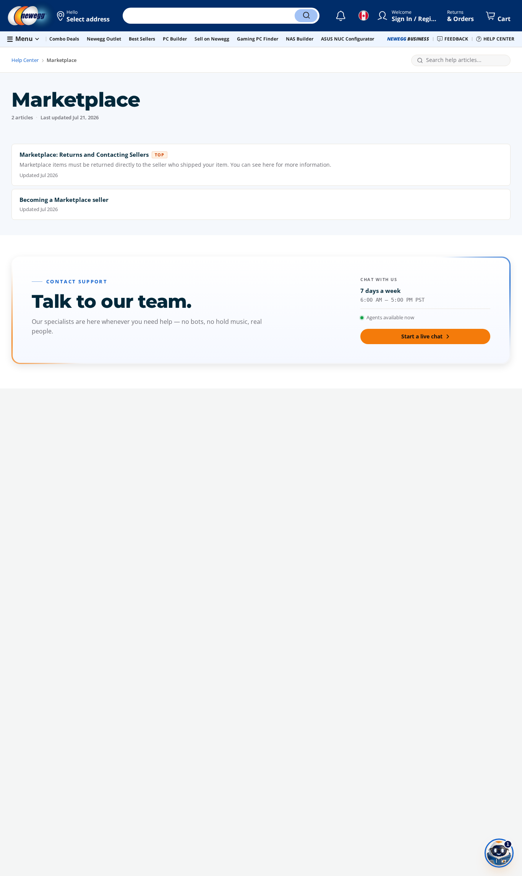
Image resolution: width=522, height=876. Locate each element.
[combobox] (465, 60)
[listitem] (261, 165)
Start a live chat (422, 336)
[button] (83, 15)
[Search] (306, 15)
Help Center (25, 60)
